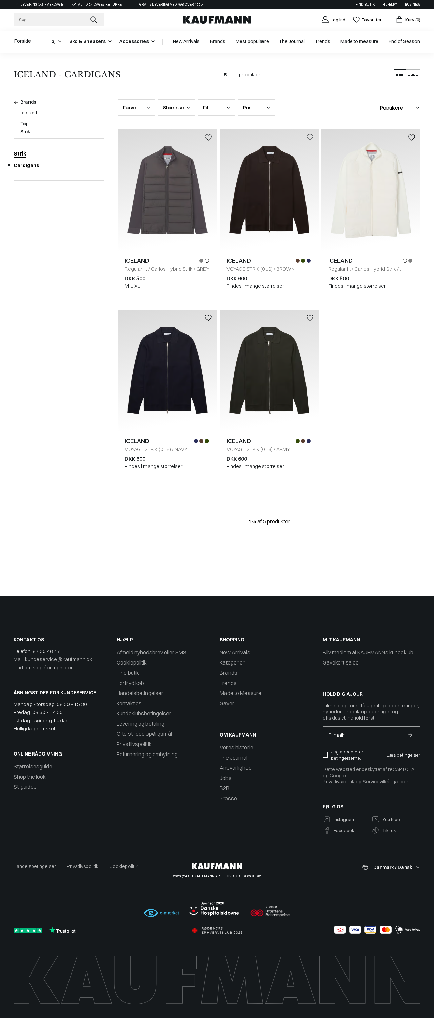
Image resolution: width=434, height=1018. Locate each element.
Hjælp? (390, 4)
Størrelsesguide (33, 766)
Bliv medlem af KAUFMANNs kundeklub (368, 652)
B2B (225, 788)
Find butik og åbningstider (43, 667)
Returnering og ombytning (147, 754)
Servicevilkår (377, 782)
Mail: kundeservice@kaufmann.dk (53, 659)
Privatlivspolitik (134, 744)
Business (412, 4)
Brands (228, 672)
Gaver (227, 703)
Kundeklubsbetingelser (144, 713)
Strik (20, 153)
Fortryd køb (130, 682)
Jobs (226, 778)
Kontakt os (129, 703)
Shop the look (30, 776)
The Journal (234, 757)
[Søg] (94, 20)
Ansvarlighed (236, 767)
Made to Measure (240, 693)
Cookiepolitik (132, 662)
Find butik (365, 4)
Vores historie (236, 747)
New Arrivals (235, 652)
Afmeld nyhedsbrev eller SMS (151, 652)
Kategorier (232, 662)
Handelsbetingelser (140, 693)
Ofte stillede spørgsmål (144, 733)
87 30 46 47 (46, 651)
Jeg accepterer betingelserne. (347, 755)
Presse (228, 798)
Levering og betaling (140, 723)
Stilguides (25, 786)
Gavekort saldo (341, 662)
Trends (228, 682)
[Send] (410, 735)
